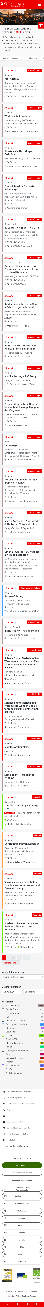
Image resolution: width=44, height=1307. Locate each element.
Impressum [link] (22, 1291)
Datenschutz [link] (11, 1291)
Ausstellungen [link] (30, 58)
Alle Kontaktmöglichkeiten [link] (22, 1180)
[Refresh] (26, 1304)
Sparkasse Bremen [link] (11, 58)
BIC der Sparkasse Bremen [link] (26, 1296)
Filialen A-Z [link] (33, 1291)
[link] (41, 25)
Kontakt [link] (11, 1296)
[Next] (17, 1304)
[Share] (36, 1304)
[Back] (8, 1304)
